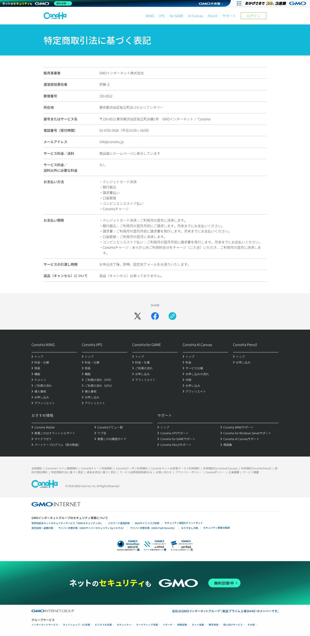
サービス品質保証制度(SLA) (136, 472)
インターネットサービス (44, 624)
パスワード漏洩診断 (119, 523)
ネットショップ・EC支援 (76, 624)
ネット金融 (198, 624)
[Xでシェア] (137, 316)
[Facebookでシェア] (155, 316)
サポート (229, 15)
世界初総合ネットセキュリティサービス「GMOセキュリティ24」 (67, 523)
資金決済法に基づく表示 (101, 472)
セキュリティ (124, 624)
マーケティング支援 (147, 624)
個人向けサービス (233, 624)
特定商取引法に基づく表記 (67, 472)
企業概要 (234, 472)
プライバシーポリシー (188, 472)
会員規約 (36, 468)
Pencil (212, 15)
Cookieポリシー (215, 472)
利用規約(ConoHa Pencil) (256, 468)
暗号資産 (213, 624)
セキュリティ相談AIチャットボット (183, 523)
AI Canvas (195, 15)
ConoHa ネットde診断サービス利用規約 (175, 468)
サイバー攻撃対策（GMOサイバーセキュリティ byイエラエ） (91, 528)
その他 (251, 624)
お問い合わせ (164, 472)
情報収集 (182, 624)
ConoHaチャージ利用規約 (96, 468)
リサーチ (167, 624)
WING (150, 15)
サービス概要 (251, 472)
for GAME (176, 15)
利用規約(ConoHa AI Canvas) (220, 468)
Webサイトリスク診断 (147, 523)
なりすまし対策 (189, 528)
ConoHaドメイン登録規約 (61, 468)
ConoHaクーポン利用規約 (131, 468)
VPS (162, 15)
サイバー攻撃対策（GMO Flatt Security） (153, 528)
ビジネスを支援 (103, 624)
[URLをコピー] (172, 316)
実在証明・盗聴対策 (42, 528)
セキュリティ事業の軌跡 (216, 527)
